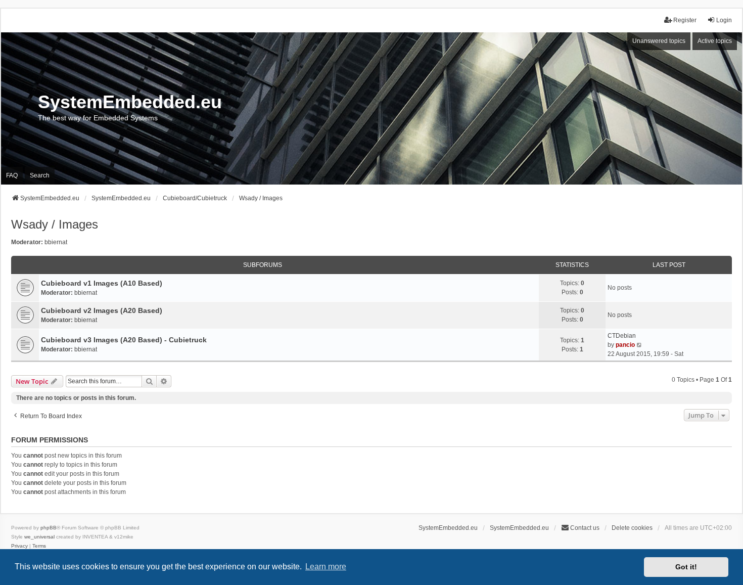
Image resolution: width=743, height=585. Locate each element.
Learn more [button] (325, 566)
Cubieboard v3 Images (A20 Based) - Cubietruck (124, 340)
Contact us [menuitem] (584, 527)
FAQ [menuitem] (12, 175)
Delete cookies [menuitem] (632, 527)
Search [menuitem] (40, 175)
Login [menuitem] (724, 20)
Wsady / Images (54, 224)
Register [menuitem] (684, 20)
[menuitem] (19, 546)
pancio (625, 344)
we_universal (39, 536)
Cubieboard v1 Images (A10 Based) (101, 283)
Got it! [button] (686, 567)
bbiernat (55, 242)
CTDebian (622, 335)
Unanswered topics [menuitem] (658, 40)
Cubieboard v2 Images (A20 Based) (101, 310)
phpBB (48, 527)
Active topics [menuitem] (715, 40)
